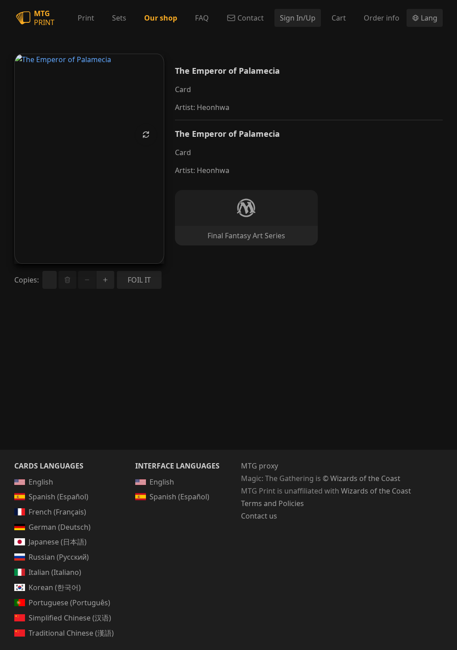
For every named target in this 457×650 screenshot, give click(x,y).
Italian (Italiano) (55, 572)
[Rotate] (146, 134)
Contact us (259, 516)
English (41, 482)
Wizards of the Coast (376, 491)
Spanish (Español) (58, 497)
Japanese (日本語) (58, 542)
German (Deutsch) (60, 527)
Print (86, 18)
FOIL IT (139, 280)
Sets (119, 18)
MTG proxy (259, 466)
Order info (381, 18)
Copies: (26, 280)
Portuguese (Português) (69, 603)
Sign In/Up (298, 18)
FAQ (202, 18)
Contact (250, 18)
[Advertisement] (228, 380)
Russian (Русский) (59, 557)
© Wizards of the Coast (361, 478)
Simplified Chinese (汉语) (70, 618)
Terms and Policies (272, 503)
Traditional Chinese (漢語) (71, 633)
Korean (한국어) (55, 587)
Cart (339, 18)
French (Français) (57, 512)
